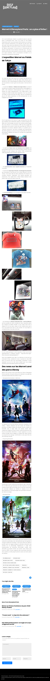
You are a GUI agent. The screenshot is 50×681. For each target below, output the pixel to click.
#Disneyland (16, 558)
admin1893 (17, 32)
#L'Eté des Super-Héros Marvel (11, 565)
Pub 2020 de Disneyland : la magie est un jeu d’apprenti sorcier (16, 623)
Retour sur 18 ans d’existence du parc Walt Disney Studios (16, 606)
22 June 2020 (25, 592)
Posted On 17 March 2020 (8, 609)
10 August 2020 (6, 593)
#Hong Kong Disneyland (9, 562)
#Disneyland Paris (8, 560)
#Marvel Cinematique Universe (11, 567)
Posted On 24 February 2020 (8, 626)
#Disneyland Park (20, 560)
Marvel (16, 26)
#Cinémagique (7, 558)
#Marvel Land (25, 567)
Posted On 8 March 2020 (7, 617)
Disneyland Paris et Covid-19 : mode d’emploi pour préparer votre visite (16, 594)
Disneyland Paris (7, 26)
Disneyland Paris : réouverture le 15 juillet (26, 590)
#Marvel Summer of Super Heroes (12, 569)
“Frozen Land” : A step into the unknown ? (15, 615)
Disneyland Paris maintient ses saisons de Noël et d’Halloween (6, 590)
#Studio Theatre (7, 572)
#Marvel (24, 565)
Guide (14, 589)
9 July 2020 (15, 597)
